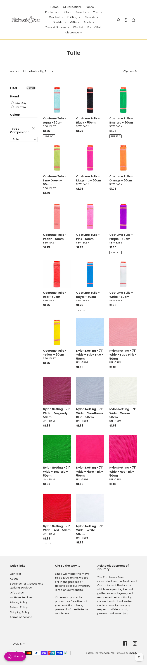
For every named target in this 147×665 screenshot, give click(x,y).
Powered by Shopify (126, 652)
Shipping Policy (19, 612)
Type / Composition (19, 130)
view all (31, 87)
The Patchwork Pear (104, 652)
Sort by (14, 71)
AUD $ (17, 644)
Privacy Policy (18, 602)
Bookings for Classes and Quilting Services (26, 586)
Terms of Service (21, 617)
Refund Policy (19, 607)
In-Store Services (21, 597)
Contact (15, 574)
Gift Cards (17, 592)
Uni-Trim (20, 107)
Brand (14, 96)
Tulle (16, 139)
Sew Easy (20, 103)
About (14, 578)
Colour (15, 115)
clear (34, 128)
